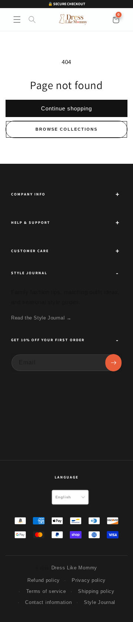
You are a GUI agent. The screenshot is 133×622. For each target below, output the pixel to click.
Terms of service (46, 591)
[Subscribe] (113, 362)
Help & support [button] (30, 222)
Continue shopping (66, 108)
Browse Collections (66, 129)
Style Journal (99, 602)
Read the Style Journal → (41, 318)
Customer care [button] (30, 250)
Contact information (48, 602)
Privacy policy (89, 580)
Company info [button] (28, 194)
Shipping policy (96, 591)
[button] (17, 19)
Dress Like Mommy (74, 567)
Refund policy (43, 580)
